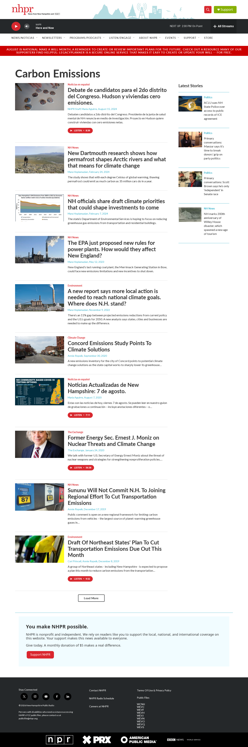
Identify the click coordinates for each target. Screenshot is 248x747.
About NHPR (148, 38)
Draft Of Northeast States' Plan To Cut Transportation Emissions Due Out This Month (115, 548)
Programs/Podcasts (85, 38)
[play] (16, 26)
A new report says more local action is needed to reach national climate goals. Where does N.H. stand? (114, 297)
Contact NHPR (97, 690)
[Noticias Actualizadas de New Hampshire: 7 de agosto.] (39, 391)
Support (227, 9)
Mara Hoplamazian (78, 171)
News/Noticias (22, 38)
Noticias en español (79, 84)
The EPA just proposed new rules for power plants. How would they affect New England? (112, 249)
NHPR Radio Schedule (101, 698)
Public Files (143, 697)
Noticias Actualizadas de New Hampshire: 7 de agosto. (103, 388)
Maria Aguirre (75, 397)
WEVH (141, 712)
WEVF (140, 709)
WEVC (141, 706)
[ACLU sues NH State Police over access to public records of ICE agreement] (190, 104)
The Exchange (75, 432)
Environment (75, 285)
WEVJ (140, 715)
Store (208, 38)
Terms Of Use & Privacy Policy (154, 690)
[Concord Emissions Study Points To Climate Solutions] (39, 349)
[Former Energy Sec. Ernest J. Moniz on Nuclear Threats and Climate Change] (39, 444)
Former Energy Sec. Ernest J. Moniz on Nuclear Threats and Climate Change (113, 441)
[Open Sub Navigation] (37, 37)
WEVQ (141, 724)
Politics (208, 97)
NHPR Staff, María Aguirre (82, 108)
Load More (91, 598)
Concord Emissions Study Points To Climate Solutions (109, 346)
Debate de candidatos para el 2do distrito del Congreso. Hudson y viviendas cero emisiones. (117, 96)
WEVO (141, 721)
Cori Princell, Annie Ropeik (82, 561)
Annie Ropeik (75, 355)
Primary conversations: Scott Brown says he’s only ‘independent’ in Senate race (216, 186)
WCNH (141, 704)
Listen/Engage (120, 38)
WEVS (140, 727)
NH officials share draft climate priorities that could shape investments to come (116, 204)
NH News (73, 147)
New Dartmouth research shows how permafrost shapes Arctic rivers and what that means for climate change (117, 159)
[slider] (32, 26)
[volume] (27, 26)
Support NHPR (40, 655)
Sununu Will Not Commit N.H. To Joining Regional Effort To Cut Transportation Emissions (117, 496)
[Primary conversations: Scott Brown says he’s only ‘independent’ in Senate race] (190, 179)
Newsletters (52, 38)
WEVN (141, 718)
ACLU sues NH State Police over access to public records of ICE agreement (214, 110)
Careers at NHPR (99, 706)
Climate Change (76, 337)
